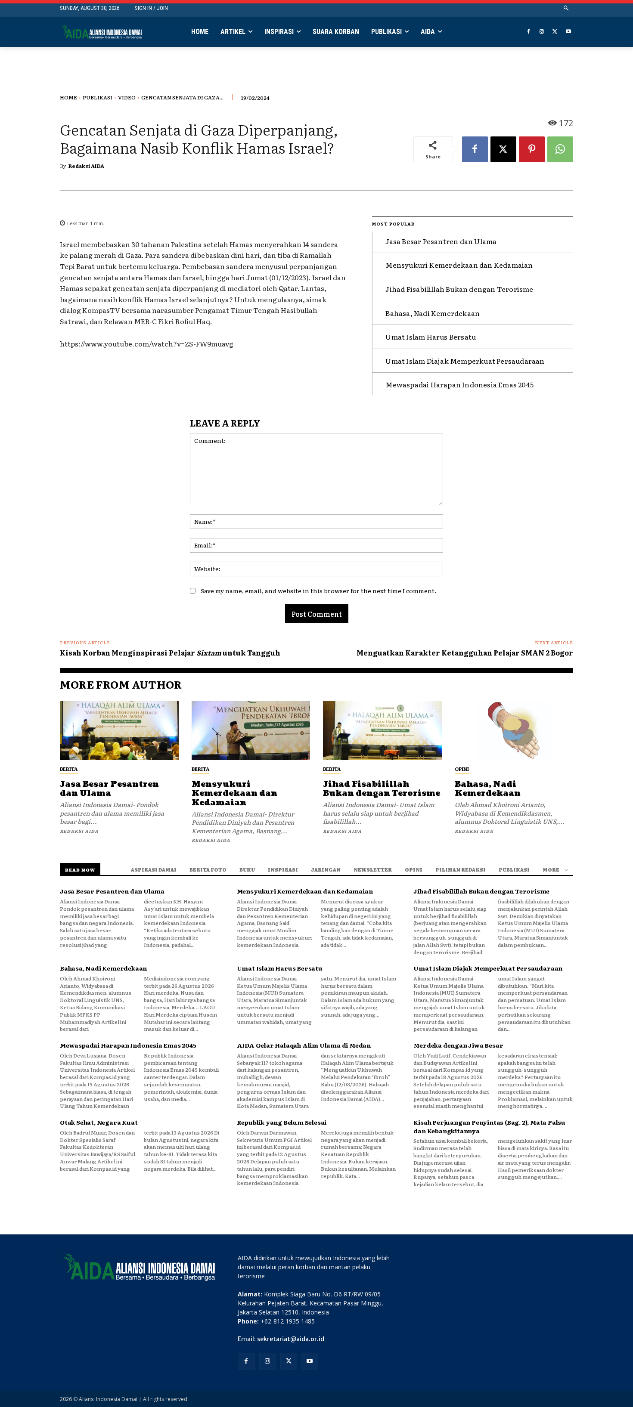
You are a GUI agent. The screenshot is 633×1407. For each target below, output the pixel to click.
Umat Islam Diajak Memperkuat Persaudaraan (464, 361)
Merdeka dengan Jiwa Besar (458, 1045)
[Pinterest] (532, 149)
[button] (566, 8)
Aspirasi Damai (154, 869)
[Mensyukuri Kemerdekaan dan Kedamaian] (251, 730)
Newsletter (373, 869)
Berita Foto (208, 869)
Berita (69, 768)
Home (68, 97)
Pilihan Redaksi (460, 869)
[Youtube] (568, 32)
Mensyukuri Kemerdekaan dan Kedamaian (459, 265)
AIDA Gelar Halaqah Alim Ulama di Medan (304, 1045)
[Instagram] (542, 32)
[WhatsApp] (560, 149)
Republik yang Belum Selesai (282, 1122)
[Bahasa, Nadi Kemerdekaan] (514, 730)
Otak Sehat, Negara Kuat (98, 1122)
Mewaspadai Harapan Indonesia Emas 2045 (459, 384)
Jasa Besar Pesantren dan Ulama (440, 241)
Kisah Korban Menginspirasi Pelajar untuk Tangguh (170, 652)
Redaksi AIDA (86, 165)
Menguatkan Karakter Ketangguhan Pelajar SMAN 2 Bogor (465, 652)
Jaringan (326, 869)
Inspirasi (283, 869)
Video (127, 97)
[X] (555, 32)
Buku (247, 869)
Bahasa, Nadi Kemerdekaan (432, 313)
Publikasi (97, 97)
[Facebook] (529, 32)
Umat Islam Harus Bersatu (430, 336)
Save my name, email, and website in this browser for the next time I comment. (318, 590)
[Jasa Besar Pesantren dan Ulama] (119, 730)
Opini (462, 768)
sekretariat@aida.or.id (290, 1339)
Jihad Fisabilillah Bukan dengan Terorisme (459, 289)
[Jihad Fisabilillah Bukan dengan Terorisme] (382, 730)
